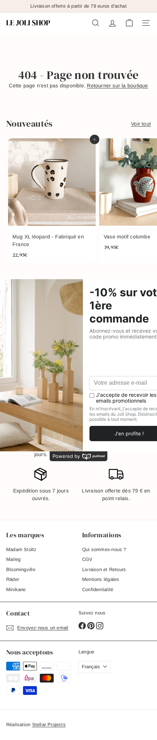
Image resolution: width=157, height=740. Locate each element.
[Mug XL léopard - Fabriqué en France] (52, 200)
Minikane (16, 589)
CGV (87, 559)
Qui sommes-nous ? (104, 549)
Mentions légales (100, 579)
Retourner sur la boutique (117, 85)
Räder (12, 579)
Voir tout (141, 124)
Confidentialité (97, 589)
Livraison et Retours (104, 569)
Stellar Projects (49, 724)
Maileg (13, 559)
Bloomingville (20, 569)
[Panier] (129, 22)
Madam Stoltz (21, 549)
